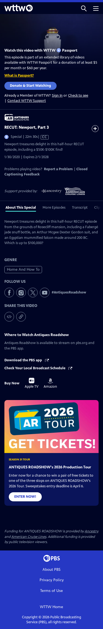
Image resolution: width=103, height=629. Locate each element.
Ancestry (91, 531)
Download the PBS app (23, 360)
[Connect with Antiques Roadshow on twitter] (33, 292)
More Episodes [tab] (54, 207)
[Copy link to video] (21, 317)
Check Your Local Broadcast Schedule (35, 368)
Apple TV (31, 383)
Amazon (50, 383)
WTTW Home (51, 607)
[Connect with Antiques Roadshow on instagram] (21, 292)
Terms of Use (51, 590)
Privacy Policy (52, 580)
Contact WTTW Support (26, 101)
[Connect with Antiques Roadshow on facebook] (9, 292)
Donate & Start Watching (30, 85)
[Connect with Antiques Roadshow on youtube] (44, 292)
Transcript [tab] (80, 207)
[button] (84, 8)
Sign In (57, 96)
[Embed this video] (9, 317)
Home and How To (23, 269)
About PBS (51, 569)
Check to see (78, 95)
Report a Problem (58, 169)
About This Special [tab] (20, 207)
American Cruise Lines (28, 537)
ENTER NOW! (25, 496)
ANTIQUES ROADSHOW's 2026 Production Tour (50, 467)
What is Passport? (19, 75)
